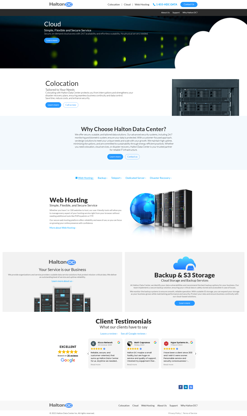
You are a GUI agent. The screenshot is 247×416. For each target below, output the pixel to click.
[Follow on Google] (191, 387)
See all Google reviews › (134, 333)
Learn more (51, 40)
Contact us (132, 156)
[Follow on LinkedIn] (186, 387)
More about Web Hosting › (63, 227)
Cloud (127, 4)
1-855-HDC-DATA (166, 4)
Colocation (114, 4)
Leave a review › (109, 333)
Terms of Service (190, 413)
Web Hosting (142, 4)
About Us (165, 13)
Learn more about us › (62, 281)
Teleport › (116, 177)
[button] (195, 354)
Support (176, 13)
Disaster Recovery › (160, 177)
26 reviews (72, 355)
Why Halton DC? (190, 13)
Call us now (70, 104)
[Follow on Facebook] (181, 387)
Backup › (102, 177)
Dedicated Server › (136, 177)
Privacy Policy (174, 413)
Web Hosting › (86, 177)
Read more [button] (95, 365)
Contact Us (189, 4)
